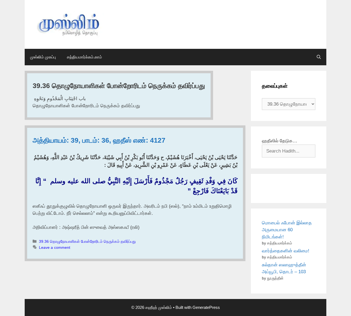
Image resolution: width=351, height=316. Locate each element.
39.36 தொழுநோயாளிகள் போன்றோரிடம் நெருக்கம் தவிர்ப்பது (87, 241)
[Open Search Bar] (318, 57)
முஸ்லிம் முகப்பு (43, 57)
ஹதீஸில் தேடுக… (279, 140)
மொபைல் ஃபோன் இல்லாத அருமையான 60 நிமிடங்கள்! (287, 229)
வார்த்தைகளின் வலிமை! (285, 250)
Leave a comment (54, 247)
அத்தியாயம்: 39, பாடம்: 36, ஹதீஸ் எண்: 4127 (99, 140)
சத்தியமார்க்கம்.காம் (84, 57)
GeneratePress (206, 307)
